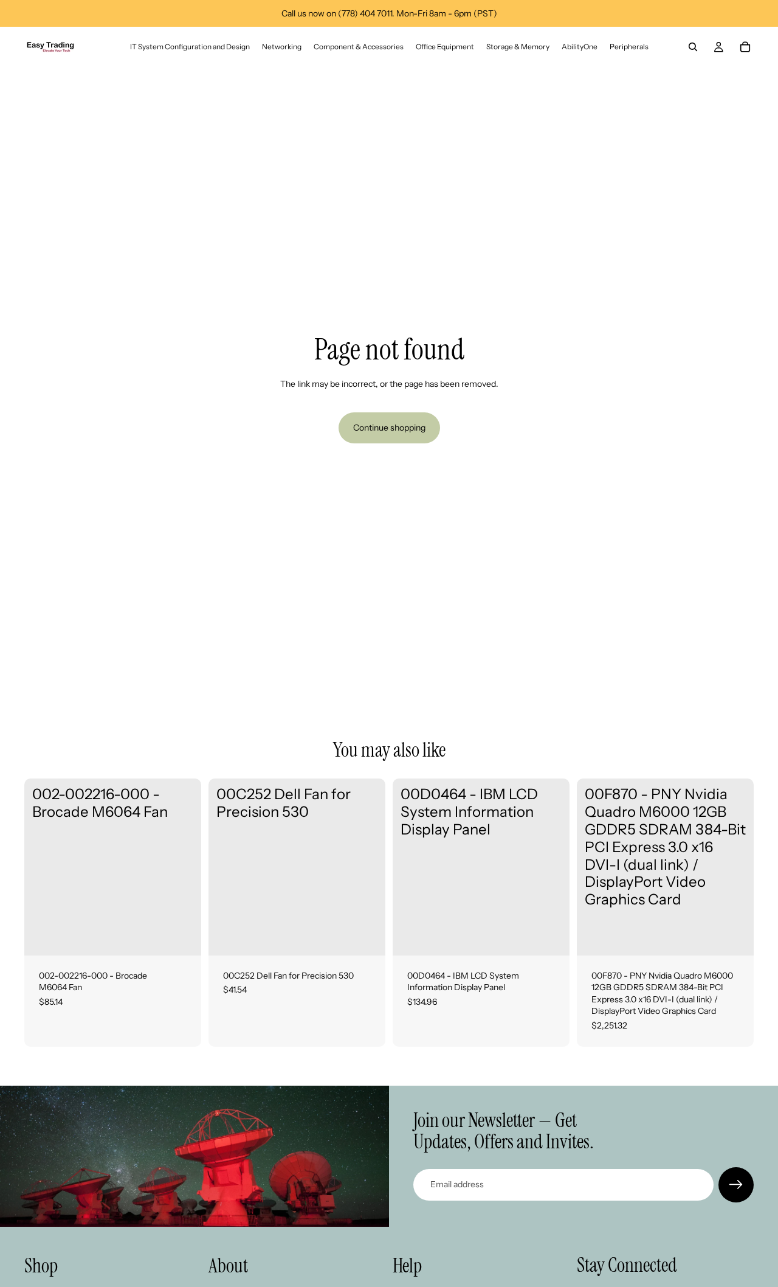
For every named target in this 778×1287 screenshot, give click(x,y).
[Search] (693, 46)
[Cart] (745, 46)
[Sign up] (736, 1184)
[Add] (182, 937)
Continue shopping (389, 427)
